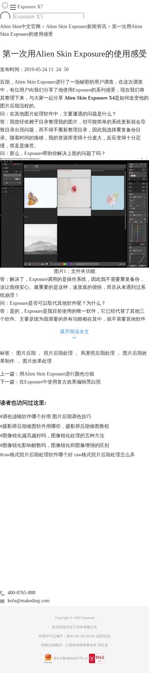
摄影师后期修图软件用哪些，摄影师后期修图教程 (54, 426)
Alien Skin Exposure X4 (89, 98)
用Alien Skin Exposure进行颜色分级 (56, 374)
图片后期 (26, 353)
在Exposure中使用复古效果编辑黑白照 (60, 382)
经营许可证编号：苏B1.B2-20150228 (66, 636)
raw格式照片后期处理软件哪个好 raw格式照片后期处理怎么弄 (67, 454)
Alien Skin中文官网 (20, 26)
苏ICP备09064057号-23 (70, 658)
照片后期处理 (58, 353)
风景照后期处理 (98, 353)
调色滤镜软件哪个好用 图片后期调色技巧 (45, 416)
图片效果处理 (37, 361)
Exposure (30, 6)
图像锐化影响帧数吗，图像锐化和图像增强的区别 (54, 445)
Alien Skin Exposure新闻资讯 (76, 26)
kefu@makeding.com (29, 600)
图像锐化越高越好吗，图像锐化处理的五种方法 (52, 435)
